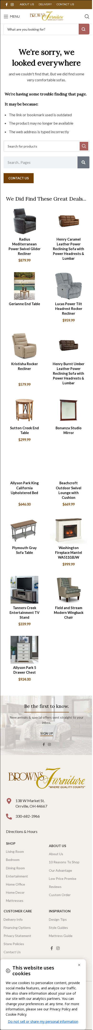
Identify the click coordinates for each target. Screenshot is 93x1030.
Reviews (55, 887)
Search (84, 29)
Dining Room (15, 868)
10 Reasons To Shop (64, 862)
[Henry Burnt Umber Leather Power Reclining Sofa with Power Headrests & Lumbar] (68, 346)
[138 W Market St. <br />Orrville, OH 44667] (9, 801)
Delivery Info (13, 919)
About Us (57, 846)
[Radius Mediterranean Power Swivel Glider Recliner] (24, 221)
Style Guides (58, 927)
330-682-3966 (28, 816)
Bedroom (13, 860)
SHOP (11, 843)
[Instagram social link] (12, 4)
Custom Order (60, 895)
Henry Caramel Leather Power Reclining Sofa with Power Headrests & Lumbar (68, 249)
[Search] (87, 16)
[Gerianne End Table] (24, 286)
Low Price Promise (62, 878)
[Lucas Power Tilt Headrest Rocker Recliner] (68, 286)
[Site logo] (46, 16)
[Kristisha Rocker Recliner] (24, 346)
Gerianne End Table (24, 304)
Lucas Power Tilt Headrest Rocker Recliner (68, 308)
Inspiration (60, 911)
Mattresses (14, 900)
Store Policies (14, 944)
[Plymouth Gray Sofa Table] (24, 530)
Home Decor (15, 892)
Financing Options (17, 927)
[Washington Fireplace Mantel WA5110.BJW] (68, 530)
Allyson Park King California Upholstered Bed (24, 488)
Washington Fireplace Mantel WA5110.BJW (68, 552)
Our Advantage (60, 870)
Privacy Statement (17, 936)
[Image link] (46, 779)
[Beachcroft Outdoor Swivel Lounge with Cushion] (68, 465)
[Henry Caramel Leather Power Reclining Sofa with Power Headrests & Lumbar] (68, 221)
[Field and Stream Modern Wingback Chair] (68, 590)
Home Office (15, 884)
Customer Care (18, 911)
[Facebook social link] (6, 4)
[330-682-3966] (9, 817)
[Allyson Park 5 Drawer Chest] (24, 650)
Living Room (15, 851)
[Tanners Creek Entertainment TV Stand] (24, 590)
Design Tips (58, 919)
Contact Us (12, 952)
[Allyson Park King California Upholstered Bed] (24, 465)
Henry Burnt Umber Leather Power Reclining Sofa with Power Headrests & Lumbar (68, 373)
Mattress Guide (60, 936)
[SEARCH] (84, 146)
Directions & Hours (22, 831)
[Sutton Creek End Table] (24, 410)
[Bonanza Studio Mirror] (68, 410)
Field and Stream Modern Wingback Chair (68, 612)
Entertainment (17, 876)
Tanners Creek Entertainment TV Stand (24, 612)
